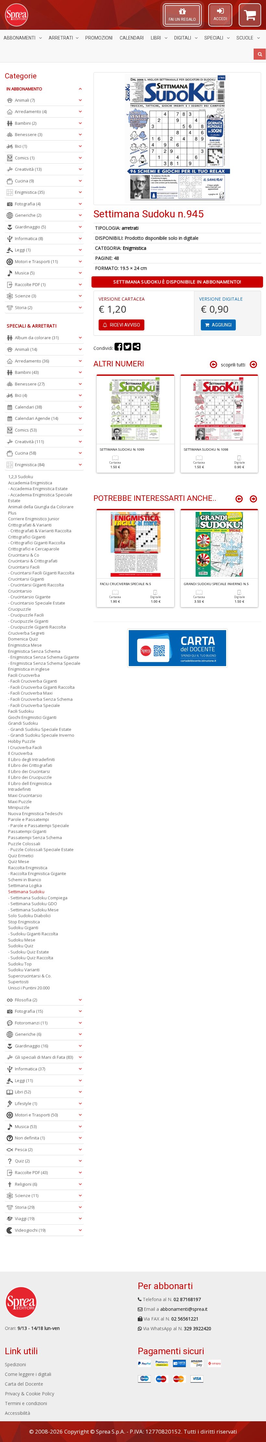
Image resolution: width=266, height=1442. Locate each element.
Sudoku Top (20, 964)
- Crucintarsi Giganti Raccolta (36, 585)
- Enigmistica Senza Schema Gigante (43, 657)
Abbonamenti (20, 37)
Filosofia (26, 1000)
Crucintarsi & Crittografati (32, 561)
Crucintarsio (20, 591)
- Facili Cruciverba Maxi (30, 693)
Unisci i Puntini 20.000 (29, 988)
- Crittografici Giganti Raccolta (36, 543)
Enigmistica (134, 248)
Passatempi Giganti (27, 831)
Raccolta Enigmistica (27, 868)
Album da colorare (37, 337)
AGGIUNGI (221, 325)
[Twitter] (127, 348)
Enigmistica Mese (25, 645)
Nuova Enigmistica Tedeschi (35, 813)
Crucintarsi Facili (24, 567)
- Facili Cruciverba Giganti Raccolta (41, 687)
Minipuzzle (19, 807)
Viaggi (24, 1218)
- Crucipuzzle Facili (26, 615)
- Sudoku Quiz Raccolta (30, 958)
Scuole (245, 37)
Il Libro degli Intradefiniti (31, 759)
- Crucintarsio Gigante (29, 597)
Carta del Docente (24, 1384)
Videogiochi (30, 1230)
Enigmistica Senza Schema (34, 651)
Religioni (26, 1184)
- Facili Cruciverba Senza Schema (40, 699)
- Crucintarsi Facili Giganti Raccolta (41, 573)
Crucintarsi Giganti (26, 579)
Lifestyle (26, 1103)
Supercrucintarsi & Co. (30, 976)
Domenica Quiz (23, 639)
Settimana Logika (25, 885)
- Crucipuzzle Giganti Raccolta (37, 627)
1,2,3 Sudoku (20, 476)
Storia (23, 307)
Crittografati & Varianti (30, 525)
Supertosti (18, 982)
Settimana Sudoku (26, 891)
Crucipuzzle (19, 609)
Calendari (132, 37)
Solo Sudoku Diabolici (29, 915)
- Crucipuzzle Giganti (28, 621)
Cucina (24, 181)
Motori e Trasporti (36, 261)
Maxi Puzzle (20, 801)
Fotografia (28, 204)
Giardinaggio (30, 227)
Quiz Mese (18, 861)
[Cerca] (260, 54)
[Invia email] (136, 348)
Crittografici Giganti (26, 537)
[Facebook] (118, 348)
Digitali (183, 37)
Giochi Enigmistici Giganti (32, 717)
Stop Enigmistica (24, 922)
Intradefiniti (19, 789)
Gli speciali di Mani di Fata (44, 1057)
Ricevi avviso (124, 325)
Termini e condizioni (26, 1403)
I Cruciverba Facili (25, 747)
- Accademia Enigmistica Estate (38, 488)
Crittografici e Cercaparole (33, 549)
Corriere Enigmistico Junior (33, 519)
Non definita (30, 1138)
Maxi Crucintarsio (25, 795)
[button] (250, 17)
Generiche (28, 215)
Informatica (29, 238)
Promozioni (99, 37)
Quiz (22, 1161)
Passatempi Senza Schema (35, 837)
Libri (156, 37)
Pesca (23, 1149)
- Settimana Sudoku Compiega (37, 898)
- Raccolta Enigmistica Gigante (37, 873)
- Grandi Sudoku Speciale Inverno (41, 735)
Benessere (28, 134)
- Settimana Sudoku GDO (32, 903)
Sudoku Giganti (23, 927)
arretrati (130, 228)
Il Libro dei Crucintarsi (29, 771)
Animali (25, 100)
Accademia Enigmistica (30, 483)
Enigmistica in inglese (29, 669)
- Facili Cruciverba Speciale (34, 705)
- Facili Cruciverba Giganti (32, 681)
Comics (24, 158)
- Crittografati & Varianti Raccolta (39, 531)
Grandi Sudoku (23, 723)
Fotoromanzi (31, 1023)
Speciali (214, 37)
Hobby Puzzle (21, 741)
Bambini (25, 123)
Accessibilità (17, 1413)
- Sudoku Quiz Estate (28, 952)
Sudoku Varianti (24, 970)
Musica (24, 273)
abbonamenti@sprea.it (184, 1309)
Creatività (28, 169)
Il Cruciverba (20, 753)
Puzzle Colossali (24, 844)
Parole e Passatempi (28, 819)
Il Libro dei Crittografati (30, 765)
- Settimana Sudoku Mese (33, 910)
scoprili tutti (233, 365)
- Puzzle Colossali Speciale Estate (41, 849)
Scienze (25, 296)
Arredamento (31, 111)
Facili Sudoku (21, 711)
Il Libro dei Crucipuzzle (30, 777)
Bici (21, 146)
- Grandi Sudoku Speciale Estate (39, 729)
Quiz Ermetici (20, 856)
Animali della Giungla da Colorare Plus (41, 510)
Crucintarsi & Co (23, 555)
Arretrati (61, 37)
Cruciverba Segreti (26, 633)
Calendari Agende (36, 418)
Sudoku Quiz (20, 946)
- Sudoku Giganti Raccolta (33, 934)
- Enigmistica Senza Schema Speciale (44, 663)
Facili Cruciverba (24, 675)
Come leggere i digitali (28, 1374)
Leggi (22, 250)
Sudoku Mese (21, 940)
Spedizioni (15, 1364)
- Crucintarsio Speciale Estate (36, 603)
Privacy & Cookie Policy (29, 1393)
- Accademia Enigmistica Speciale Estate (40, 498)
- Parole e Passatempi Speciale (38, 825)
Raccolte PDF (30, 284)
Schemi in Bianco (24, 880)
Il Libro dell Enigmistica (30, 783)
